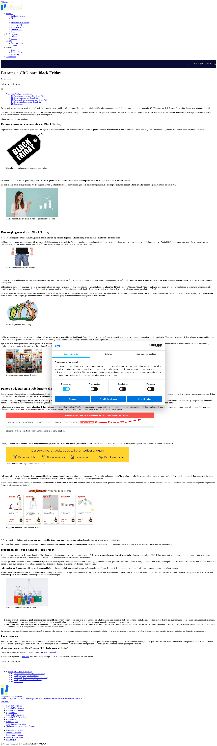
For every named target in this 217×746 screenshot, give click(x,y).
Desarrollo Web (17, 27)
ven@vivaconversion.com (11, 696)
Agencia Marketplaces (15, 708)
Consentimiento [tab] (71, 354)
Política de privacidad (14, 730)
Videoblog (15, 54)
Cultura (14, 39)
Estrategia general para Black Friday (26, 98)
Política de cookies (13, 733)
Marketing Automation (20, 23)
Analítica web (48, 699)
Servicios (9, 14)
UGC (13, 32)
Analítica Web (16, 25)
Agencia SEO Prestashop (16, 717)
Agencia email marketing (16, 724)
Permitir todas (144, 399)
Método (14, 36)
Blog (13, 50)
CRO (13, 20)
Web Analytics (12, 722)
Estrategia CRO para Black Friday (20, 94)
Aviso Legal (11, 739)
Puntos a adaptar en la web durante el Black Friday (31, 100)
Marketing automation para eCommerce (21, 726)
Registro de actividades (15, 737)
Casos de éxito (17, 43)
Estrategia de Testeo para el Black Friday (28, 102)
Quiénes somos (12, 34)
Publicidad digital (8, 699)
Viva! (187, 64)
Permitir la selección (108, 399)
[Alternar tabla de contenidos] (3, 89)
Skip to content (7, 2)
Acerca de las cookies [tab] (146, 354)
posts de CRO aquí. (48, 652)
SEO (13, 18)
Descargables (16, 52)
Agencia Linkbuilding (14, 715)
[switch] (94, 389)
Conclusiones (18, 104)
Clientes (9, 41)
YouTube (25, 657)
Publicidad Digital (18, 16)
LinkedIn (5, 701)
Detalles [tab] (108, 354)
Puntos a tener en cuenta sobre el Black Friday (29, 96)
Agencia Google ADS (15, 706)
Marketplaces (16, 29)
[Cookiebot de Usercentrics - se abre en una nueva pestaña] (151, 345)
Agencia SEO (11, 713)
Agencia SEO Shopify (15, 710)
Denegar (72, 399)
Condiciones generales (15, 735)
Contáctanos (11, 57)
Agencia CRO (11, 719)
